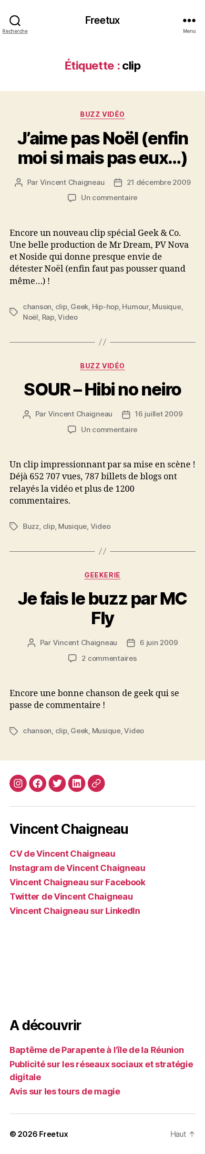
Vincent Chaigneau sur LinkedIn (75, 911)
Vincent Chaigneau (72, 182)
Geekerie (102, 575)
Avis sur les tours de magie (65, 1091)
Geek (79, 306)
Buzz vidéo (102, 114)
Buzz (31, 526)
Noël (30, 317)
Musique (166, 306)
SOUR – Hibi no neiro (102, 389)
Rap (48, 317)
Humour (135, 306)
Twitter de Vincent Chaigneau (71, 896)
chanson (37, 306)
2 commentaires (109, 658)
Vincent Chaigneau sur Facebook (77, 882)
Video (68, 317)
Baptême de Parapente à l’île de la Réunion (97, 1050)
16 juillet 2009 (158, 413)
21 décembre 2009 (158, 182)
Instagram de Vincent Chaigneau (77, 868)
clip (61, 306)
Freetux (102, 20)
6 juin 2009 (158, 642)
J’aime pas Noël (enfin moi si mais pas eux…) (102, 148)
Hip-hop (105, 306)
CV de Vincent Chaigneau (62, 854)
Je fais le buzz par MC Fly (102, 608)
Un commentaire (109, 197)
